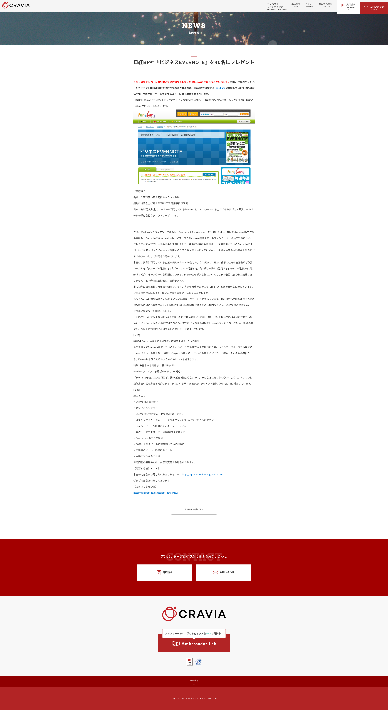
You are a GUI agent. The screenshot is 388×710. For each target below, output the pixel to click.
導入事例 (296, 5)
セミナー (309, 5)
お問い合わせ (377, 8)
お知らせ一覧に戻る (194, 509)
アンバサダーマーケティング (277, 7)
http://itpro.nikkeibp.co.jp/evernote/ (202, 474)
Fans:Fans (219, 88)
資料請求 (350, 7)
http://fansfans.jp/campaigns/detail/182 (155, 492)
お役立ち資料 (325, 5)
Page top (194, 680)
